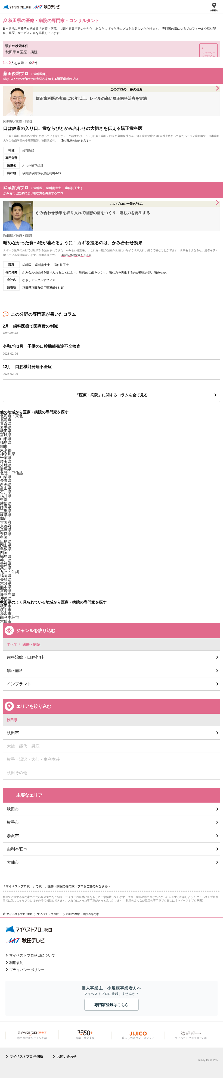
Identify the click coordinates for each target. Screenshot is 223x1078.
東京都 (5, 450)
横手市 (13, 822)
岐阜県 (5, 515)
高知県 (5, 568)
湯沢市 (13, 835)
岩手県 (5, 427)
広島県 (5, 541)
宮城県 (5, 435)
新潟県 (5, 484)
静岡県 (5, 507)
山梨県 (5, 476)
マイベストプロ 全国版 (26, 1056)
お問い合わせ (66, 1056)
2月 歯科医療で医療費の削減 (30, 326)
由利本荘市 (17, 849)
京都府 (5, 526)
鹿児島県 (7, 594)
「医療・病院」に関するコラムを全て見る (111, 395)
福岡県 (5, 575)
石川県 (5, 492)
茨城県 (5, 465)
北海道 (5, 419)
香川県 (5, 560)
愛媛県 (5, 564)
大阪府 (5, 522)
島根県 (5, 549)
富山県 (5, 488)
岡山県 (5, 545)
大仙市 (13, 862)
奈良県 (5, 534)
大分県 (5, 583)
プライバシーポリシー (27, 970)
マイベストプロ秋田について (32, 955)
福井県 (5, 496)
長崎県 (5, 579)
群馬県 (5, 469)
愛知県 (5, 503)
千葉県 (5, 457)
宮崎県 (5, 591)
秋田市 (5, 606)
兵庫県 (5, 530)
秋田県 (5, 431)
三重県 (5, 511)
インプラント (19, 683)
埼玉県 (5, 461)
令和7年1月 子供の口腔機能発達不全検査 (41, 346)
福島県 (5, 442)
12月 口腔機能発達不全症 (27, 366)
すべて (12, 644)
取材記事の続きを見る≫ (76, 140)
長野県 (5, 480)
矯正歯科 (15, 670)
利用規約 (16, 963)
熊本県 (5, 587)
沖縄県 (5, 598)
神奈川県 (7, 454)
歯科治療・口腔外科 (25, 657)
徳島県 (5, 556)
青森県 (5, 423)
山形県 (5, 438)
